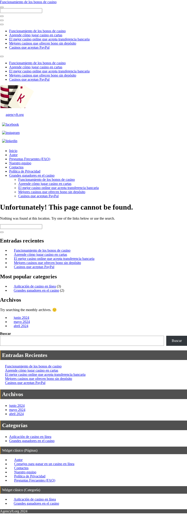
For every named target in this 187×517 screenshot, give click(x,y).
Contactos (16, 167)
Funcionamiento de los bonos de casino (28, 2)
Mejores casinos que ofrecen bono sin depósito (42, 43)
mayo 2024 (22, 322)
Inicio (13, 151)
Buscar (5, 334)
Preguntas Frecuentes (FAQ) (29, 159)
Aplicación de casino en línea (35, 286)
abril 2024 (21, 326)
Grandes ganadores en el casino (32, 175)
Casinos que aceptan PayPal (29, 47)
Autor (13, 155)
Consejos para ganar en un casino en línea (44, 464)
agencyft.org (15, 115)
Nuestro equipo (20, 163)
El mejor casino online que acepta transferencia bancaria (49, 39)
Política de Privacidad (24, 171)
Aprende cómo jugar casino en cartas (35, 35)
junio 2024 (21, 318)
